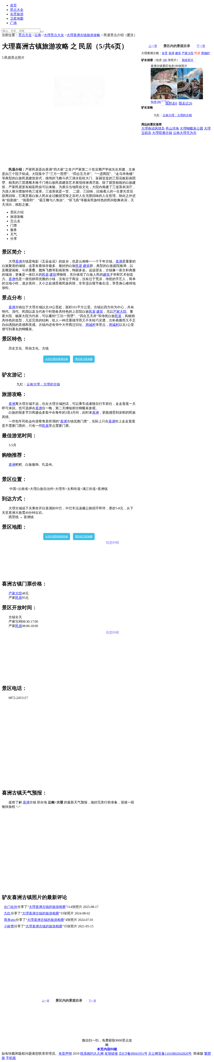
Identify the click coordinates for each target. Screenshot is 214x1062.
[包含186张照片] (177, 83)
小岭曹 (9, 926)
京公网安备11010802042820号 (170, 1053)
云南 (37, 35)
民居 (78, 266)
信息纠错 (112, 542)
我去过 (185, 103)
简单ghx (10, 920)
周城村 (90, 324)
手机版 (11, 1058)
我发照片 (188, 60)
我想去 (171, 103)
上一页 (45, 1000)
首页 (13, 5)
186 (165, 60)
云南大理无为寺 (184, 133)
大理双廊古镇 (162, 133)
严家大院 (119, 311)
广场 (13, 23)
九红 (7, 913)
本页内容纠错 (107, 1049)
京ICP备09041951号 (133, 1053)
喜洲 (18, 261)
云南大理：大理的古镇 (43, 384)
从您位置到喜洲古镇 (56, 359)
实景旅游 (16, 14)
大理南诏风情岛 (153, 128)
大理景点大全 (54, 35)
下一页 (92, 1000)
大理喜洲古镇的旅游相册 (47, 907)
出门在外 (10, 907)
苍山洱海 (172, 128)
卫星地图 (16, 18)
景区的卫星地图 (84, 359)
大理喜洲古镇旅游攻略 (83, 35)
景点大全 (16, 9)
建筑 (86, 266)
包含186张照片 (160, 101)
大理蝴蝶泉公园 (191, 128)
